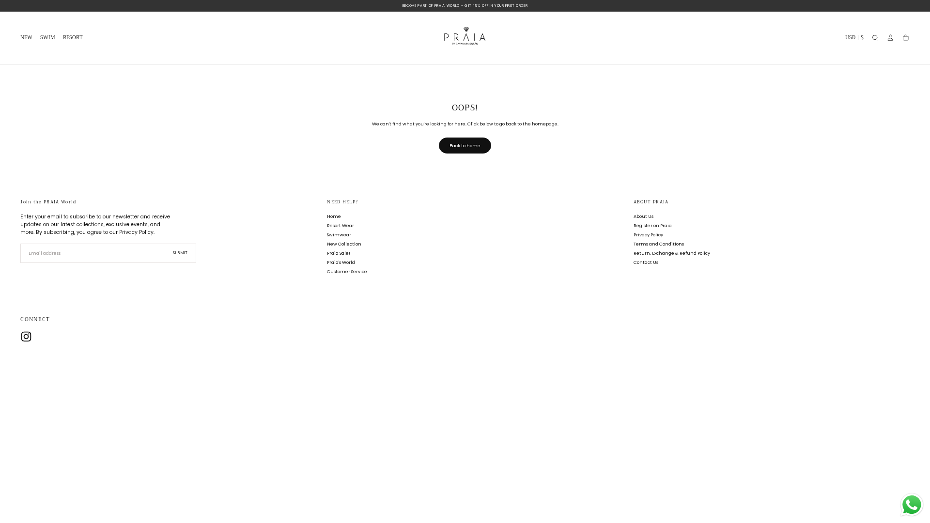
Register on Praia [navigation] (653, 225)
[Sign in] (890, 38)
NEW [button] (26, 38)
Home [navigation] (334, 216)
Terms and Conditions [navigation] (659, 244)
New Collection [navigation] (344, 244)
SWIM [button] (47, 38)
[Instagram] (26, 336)
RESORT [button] (73, 38)
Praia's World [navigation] (341, 262)
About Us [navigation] (643, 216)
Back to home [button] (465, 145)
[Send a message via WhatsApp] (912, 505)
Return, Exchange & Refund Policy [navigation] (672, 253)
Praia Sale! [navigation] (338, 253)
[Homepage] (465, 38)
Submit (180, 253)
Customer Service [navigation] (347, 271)
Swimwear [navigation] (339, 234)
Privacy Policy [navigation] (648, 234)
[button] (854, 39)
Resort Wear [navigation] (340, 225)
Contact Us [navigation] (646, 262)
